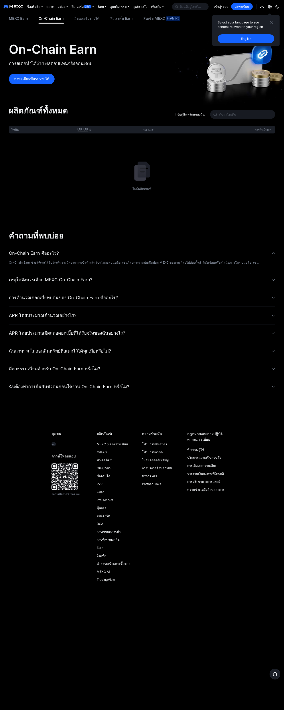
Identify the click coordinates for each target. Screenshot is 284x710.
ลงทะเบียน (242, 6)
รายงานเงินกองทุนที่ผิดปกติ (205, 577)
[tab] (18, 18)
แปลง (100, 595)
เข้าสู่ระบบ (221, 6)
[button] (142, 357)
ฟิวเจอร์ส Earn (121, 18)
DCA (100, 627)
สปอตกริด (103, 619)
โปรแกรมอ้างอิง (153, 555)
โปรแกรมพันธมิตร (154, 547)
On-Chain (103, 571)
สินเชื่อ (101, 659)
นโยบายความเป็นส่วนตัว (204, 561)
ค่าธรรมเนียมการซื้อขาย (113, 667)
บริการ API (149, 579)
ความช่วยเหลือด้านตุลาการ (206, 593)
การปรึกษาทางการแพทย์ (203, 585)
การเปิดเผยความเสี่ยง (201, 569)
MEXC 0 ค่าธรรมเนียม (112, 547)
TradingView (106, 683)
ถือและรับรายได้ (86, 18)
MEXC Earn (18, 18)
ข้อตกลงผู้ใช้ (195, 553)
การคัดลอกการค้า (109, 635)
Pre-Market (105, 603)
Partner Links (151, 587)
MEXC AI (103, 675)
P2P (100, 587)
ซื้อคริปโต (103, 579)
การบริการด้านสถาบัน (157, 571)
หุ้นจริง (101, 611)
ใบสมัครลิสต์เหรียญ (155, 563)
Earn (100, 651)
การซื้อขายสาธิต (108, 643)
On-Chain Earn (51, 18)
